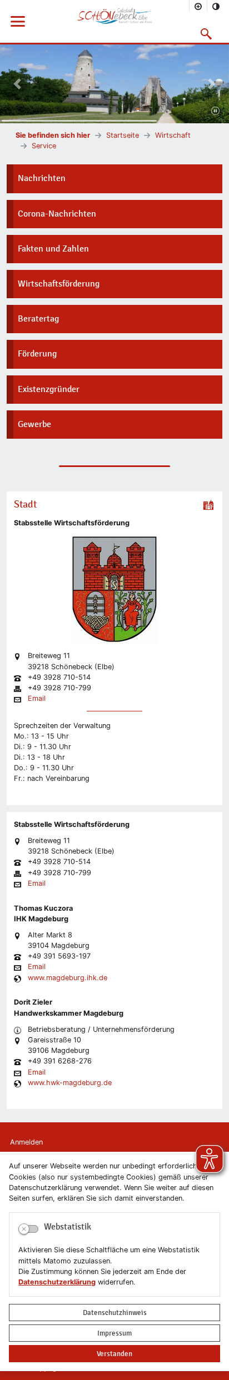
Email (37, 698)
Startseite (122, 135)
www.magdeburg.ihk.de (67, 978)
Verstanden (114, 1353)
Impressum (114, 1333)
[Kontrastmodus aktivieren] (216, 6)
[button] (206, 34)
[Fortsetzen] (215, 112)
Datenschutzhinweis (115, 1312)
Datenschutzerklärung (57, 1282)
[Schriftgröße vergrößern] (198, 6)
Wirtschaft (173, 135)
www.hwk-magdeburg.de (70, 1083)
